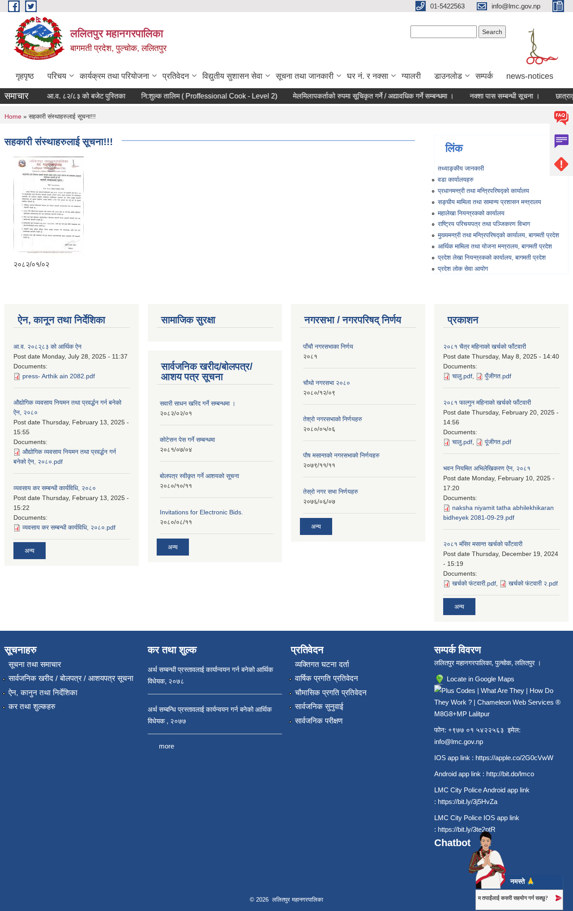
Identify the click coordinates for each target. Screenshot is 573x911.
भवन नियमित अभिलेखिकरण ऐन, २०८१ (486, 468)
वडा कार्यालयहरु (456, 179)
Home (12, 116)
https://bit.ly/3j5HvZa (467, 801)
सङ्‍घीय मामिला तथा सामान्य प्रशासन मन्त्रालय (489, 201)
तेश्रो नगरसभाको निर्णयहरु (332, 419)
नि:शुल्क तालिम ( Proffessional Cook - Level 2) (201, 96)
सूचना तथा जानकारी (305, 76)
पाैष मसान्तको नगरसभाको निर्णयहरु (341, 455)
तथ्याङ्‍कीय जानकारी (461, 168)
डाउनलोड (448, 76)
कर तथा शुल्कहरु (32, 706)
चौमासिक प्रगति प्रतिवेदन (331, 693)
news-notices (529, 76)
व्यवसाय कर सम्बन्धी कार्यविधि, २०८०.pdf (68, 527)
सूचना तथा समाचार (35, 664)
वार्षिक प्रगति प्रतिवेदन (326, 678)
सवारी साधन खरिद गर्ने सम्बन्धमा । (197, 403)
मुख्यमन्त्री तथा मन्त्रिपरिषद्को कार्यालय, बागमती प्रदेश (498, 235)
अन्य (29, 550)
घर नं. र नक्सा (367, 76)
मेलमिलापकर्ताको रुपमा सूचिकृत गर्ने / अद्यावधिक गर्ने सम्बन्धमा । (365, 96)
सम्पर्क (484, 76)
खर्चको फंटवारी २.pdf (533, 583)
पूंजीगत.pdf (498, 441)
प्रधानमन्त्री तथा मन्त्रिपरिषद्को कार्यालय (483, 190)
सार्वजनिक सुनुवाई (319, 706)
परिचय (56, 76)
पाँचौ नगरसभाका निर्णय (328, 346)
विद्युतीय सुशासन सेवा (232, 76)
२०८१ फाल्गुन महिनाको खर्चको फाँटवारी (487, 402)
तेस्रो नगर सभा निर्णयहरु (330, 491)
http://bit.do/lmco (510, 774)
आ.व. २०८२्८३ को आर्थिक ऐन (47, 346)
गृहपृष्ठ (25, 76)
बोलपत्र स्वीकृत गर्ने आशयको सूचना (199, 475)
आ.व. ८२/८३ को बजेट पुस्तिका (78, 96)
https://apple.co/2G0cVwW (514, 757)
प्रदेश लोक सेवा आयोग (463, 268)
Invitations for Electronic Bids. (201, 512)
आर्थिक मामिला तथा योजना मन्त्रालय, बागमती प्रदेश (495, 246)
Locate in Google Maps (479, 679)
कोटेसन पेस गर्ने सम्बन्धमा (187, 439)
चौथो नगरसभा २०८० (326, 382)
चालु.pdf (462, 376)
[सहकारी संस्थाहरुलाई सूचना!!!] (48, 205)
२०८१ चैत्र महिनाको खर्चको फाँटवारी (484, 346)
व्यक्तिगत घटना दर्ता (322, 664)
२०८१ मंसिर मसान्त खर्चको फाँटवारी (482, 543)
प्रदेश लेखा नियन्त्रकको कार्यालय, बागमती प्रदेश (492, 257)
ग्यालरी (411, 76)
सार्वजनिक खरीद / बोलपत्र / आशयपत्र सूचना (71, 678)
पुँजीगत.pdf (498, 376)
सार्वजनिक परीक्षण (318, 721)
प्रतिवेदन (175, 76)
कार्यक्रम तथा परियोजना (114, 76)
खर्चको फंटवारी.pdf (474, 583)
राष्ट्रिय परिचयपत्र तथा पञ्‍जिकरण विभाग (484, 223)
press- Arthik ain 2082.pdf (58, 376)
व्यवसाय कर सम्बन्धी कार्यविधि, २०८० (54, 488)
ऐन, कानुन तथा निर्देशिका (43, 693)
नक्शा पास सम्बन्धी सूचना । (497, 96)
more (166, 746)
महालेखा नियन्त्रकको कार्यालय (471, 213)
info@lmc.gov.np (458, 741)
